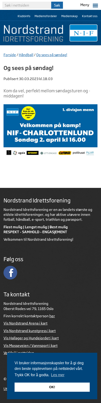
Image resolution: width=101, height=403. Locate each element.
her (52, 316)
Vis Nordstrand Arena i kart (25, 323)
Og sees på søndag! (51, 55)
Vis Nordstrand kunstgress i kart (30, 331)
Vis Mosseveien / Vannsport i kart (31, 345)
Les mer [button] (57, 375)
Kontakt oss (89, 16)
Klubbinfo (24, 16)
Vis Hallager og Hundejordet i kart (31, 338)
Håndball (26, 55)
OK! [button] (52, 387)
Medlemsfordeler (46, 16)
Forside (10, 55)
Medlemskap (69, 16)
